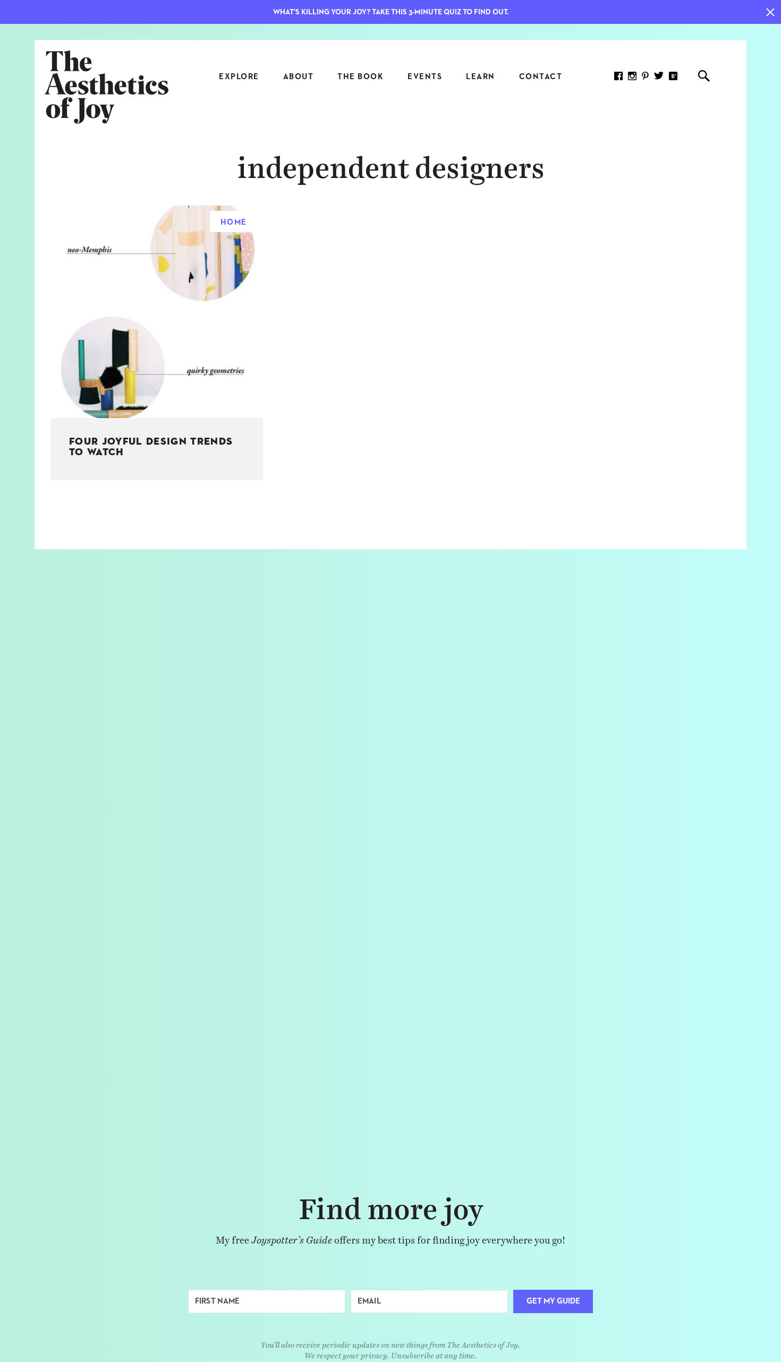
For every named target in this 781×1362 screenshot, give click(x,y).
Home (233, 222)
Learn (480, 77)
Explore (239, 77)
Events (425, 77)
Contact (541, 77)
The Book (360, 77)
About (298, 77)
